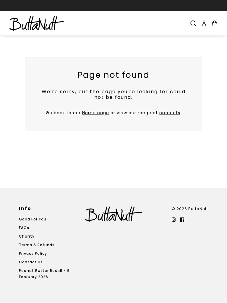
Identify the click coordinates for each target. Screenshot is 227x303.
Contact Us (31, 262)
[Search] (193, 23)
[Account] (204, 23)
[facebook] (182, 219)
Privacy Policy (33, 253)
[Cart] (215, 23)
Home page (95, 113)
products (169, 113)
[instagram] (173, 219)
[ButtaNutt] (36, 23)
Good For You (32, 219)
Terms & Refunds (37, 244)
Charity (27, 236)
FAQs (24, 227)
